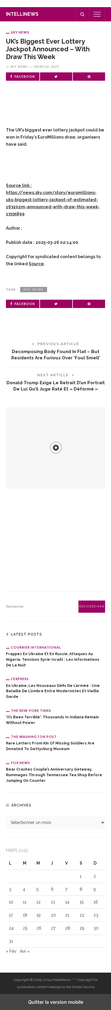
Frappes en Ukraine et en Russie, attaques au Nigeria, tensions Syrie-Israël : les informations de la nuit (52, 659)
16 (96, 902)
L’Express (20, 679)
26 (38, 928)
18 (25, 915)
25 (25, 928)
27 (53, 928)
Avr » (25, 951)
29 (82, 928)
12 (38, 902)
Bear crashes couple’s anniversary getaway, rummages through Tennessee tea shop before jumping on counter (54, 775)
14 (67, 902)
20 (53, 915)
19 (38, 915)
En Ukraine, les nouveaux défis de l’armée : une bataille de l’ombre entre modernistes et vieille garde (53, 691)
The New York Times (31, 710)
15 (81, 902)
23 (96, 915)
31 (11, 941)
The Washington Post (34, 737)
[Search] (82, 14)
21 (67, 915)
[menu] (97, 14)
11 (24, 902)
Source (36, 263)
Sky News (20, 32)
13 (53, 902)
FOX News (20, 763)
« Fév (11, 951)
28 (67, 928)
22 (82, 915)
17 (11, 915)
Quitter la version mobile (55, 1002)
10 (11, 902)
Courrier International (36, 647)
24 (11, 928)
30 (96, 928)
